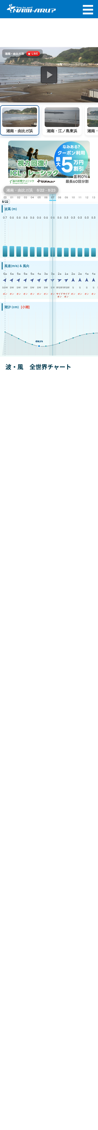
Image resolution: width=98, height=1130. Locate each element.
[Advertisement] (49, 33)
